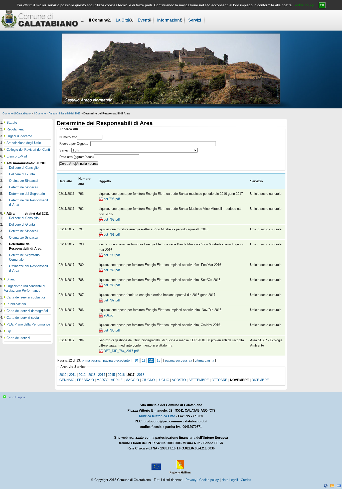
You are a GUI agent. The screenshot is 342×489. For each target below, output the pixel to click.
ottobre (219, 380)
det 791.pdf (112, 234)
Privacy (191, 480)
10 (136, 360)
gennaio (66, 380)
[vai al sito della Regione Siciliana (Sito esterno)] (179, 464)
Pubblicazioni (16, 304)
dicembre (260, 380)
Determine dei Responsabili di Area (29, 202)
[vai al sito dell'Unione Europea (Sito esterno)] (155, 464)
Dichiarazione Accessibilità (326, 486)
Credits (246, 480)
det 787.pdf (112, 300)
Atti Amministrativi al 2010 (27, 163)
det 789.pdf (112, 270)
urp (9, 331)
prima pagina (91, 360)
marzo (102, 380)
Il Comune (98, 20)
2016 (121, 375)
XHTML (339, 486)
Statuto (12, 122)
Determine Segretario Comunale (24, 257)
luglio (163, 380)
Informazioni (169, 20)
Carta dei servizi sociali (23, 317)
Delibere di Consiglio (24, 168)
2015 (111, 375)
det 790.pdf (112, 255)
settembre (199, 380)
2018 (140, 375)
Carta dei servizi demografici (27, 311)
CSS (332, 486)
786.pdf (109, 315)
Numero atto (68, 137)
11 (143, 360)
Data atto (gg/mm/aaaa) (76, 157)
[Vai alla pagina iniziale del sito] (39, 19)
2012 (82, 375)
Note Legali (230, 480)
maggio (132, 380)
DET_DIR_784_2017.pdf (121, 351)
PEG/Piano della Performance (28, 324)
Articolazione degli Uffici (24, 143)
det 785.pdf (112, 330)
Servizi (194, 20)
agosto (179, 380)
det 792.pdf (112, 219)
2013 (91, 375)
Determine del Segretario (27, 194)
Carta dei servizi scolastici (26, 297)
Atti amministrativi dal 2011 (64, 113)
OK (322, 5)
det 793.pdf (112, 199)
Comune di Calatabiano (17, 113)
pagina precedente (116, 360)
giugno (148, 380)
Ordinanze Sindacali (23, 181)
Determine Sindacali (23, 187)
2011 (72, 375)
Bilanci (11, 279)
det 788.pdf (112, 285)
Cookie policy (303, 5)
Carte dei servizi (18, 338)
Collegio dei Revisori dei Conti (28, 149)
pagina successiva (178, 360)
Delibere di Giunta (22, 174)
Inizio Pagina (16, 397)
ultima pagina (204, 360)
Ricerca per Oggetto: (74, 143)
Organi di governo (19, 136)
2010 (62, 375)
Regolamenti (16, 129)
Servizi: (65, 150)
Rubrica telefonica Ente (157, 416)
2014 (101, 375)
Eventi (144, 20)
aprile (117, 380)
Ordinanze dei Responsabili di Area (29, 268)
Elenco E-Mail (17, 156)
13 (158, 360)
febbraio (85, 380)
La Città (123, 20)
